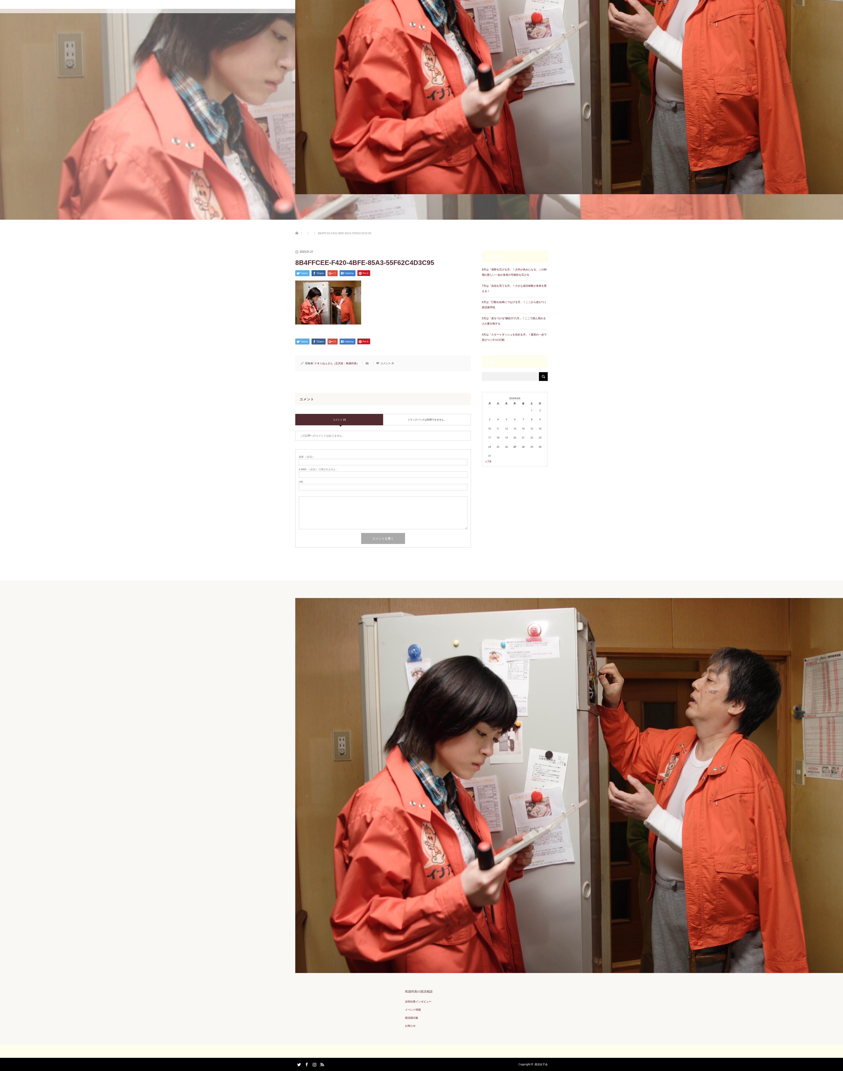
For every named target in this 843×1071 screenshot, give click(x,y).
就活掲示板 (411, 1018)
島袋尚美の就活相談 (419, 991)
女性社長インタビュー (418, 1001)
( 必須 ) (306, 456)
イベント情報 (413, 1009)
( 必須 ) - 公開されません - (318, 469)
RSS (321, 1063)
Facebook (306, 1063)
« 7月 (488, 461)
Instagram (314, 1063)
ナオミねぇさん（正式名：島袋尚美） (336, 363)
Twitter (298, 1063)
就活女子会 (541, 1064)
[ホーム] (296, 228)
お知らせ (410, 1026)
